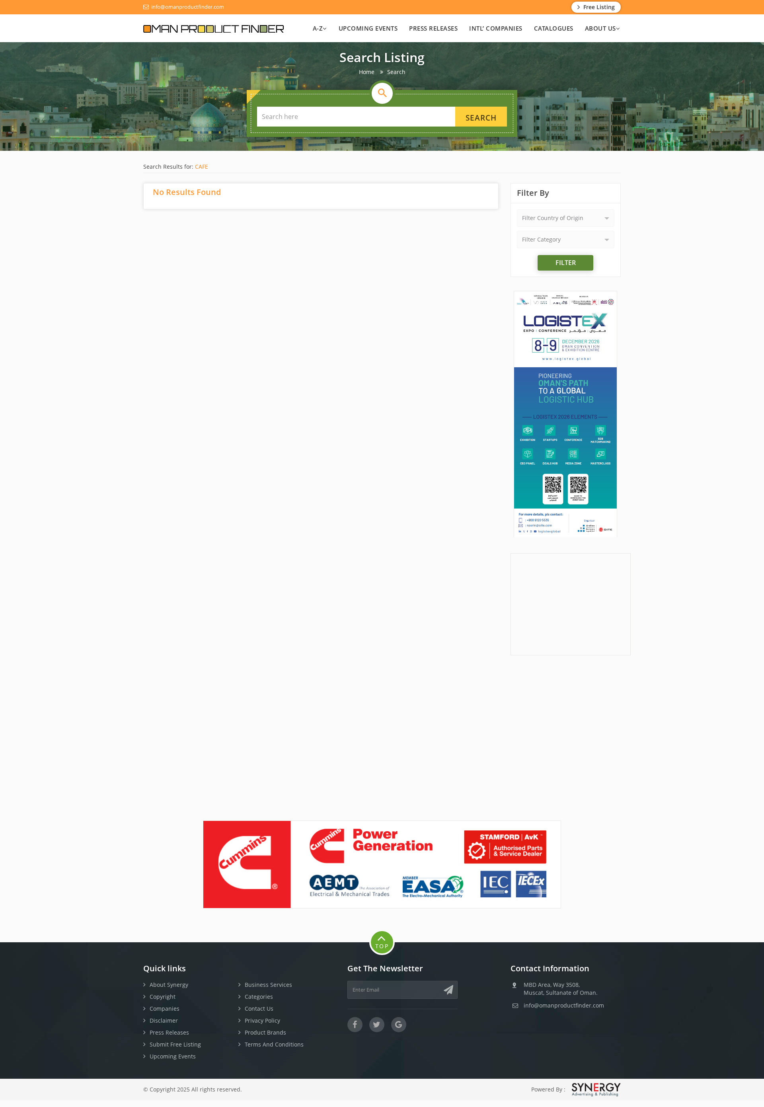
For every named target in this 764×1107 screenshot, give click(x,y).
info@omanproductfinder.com (187, 6)
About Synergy (169, 984)
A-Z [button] (318, 28)
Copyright (162, 996)
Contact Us (259, 1008)
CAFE (201, 166)
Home (366, 72)
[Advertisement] (570, 603)
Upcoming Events (368, 28)
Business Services (268, 984)
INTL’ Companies (495, 28)
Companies (164, 1008)
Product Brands (265, 1032)
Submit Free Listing (175, 1044)
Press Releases (433, 28)
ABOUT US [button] (600, 28)
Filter (565, 262)
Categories (259, 996)
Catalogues (553, 28)
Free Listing (598, 7)
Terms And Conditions (274, 1044)
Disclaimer (164, 1020)
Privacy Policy (262, 1020)
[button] (566, 218)
